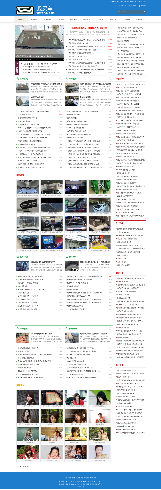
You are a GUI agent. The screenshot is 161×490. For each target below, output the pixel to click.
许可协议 (74, 478)
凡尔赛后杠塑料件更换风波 (76, 309)
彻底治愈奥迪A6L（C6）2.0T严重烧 (129, 387)
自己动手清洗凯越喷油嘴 (125, 140)
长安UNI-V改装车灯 (76, 232)
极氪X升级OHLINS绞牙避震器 (100, 250)
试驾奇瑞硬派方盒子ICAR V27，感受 (129, 331)
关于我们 (68, 478)
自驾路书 (126, 19)
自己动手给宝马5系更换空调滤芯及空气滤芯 (45, 72)
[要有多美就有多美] (100, 452)
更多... (18, 466)
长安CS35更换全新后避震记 (126, 429)
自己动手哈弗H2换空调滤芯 (126, 133)
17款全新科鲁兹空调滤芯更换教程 (129, 107)
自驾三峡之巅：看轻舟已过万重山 (128, 252)
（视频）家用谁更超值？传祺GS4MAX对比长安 (83, 144)
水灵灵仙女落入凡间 (28, 406)
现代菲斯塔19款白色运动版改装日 (52, 232)
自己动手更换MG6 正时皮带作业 (128, 127)
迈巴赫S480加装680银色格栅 (28, 250)
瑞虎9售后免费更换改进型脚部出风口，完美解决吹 (84, 293)
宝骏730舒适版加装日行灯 (126, 212)
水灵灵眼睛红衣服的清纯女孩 (76, 406)
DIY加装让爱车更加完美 (28, 214)
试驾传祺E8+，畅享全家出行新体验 (79, 134)
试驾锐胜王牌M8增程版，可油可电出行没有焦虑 (35, 56)
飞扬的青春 (52, 442)
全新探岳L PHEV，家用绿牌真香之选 (130, 74)
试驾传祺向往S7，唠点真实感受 (86, 66)
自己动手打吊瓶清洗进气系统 (40, 67)
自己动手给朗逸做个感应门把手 (85, 50)
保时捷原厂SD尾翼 (75, 250)
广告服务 (80, 478)
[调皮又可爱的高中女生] (28, 434)
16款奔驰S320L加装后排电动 (100, 232)
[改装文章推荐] (17, 68)
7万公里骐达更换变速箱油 (126, 390)
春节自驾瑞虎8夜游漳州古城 (127, 239)
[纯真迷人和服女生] (76, 452)
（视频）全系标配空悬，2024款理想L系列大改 (83, 164)
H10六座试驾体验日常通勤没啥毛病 (129, 31)
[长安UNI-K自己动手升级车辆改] (100, 205)
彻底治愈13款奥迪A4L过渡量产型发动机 (131, 380)
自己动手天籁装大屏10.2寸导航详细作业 (131, 186)
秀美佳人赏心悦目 (100, 442)
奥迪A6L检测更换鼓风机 (125, 426)
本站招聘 (86, 478)
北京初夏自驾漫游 (123, 232)
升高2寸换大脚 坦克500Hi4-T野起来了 (80, 368)
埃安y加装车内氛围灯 (76, 214)
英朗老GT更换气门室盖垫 (126, 397)
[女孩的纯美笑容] (28, 452)
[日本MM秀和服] (100, 416)
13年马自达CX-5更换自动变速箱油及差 (130, 410)
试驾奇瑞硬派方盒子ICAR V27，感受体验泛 (33, 138)
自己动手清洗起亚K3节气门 (126, 423)
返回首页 (123, 5)
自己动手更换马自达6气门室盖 (127, 383)
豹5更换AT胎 (71, 358)
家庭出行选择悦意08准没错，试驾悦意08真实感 (34, 128)
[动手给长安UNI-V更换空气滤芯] (52, 397)
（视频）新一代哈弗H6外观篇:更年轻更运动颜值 (83, 154)
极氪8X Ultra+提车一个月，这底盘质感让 (32, 289)
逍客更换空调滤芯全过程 (125, 117)
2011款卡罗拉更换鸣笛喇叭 (27, 371)
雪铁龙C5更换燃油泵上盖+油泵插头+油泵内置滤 (34, 361)
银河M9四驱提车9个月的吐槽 (28, 296)
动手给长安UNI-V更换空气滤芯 (52, 406)
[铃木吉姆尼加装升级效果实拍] (52, 187)
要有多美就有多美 (100, 460)
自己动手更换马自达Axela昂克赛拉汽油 (130, 114)
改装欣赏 (113, 19)
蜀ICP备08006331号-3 (95, 484)
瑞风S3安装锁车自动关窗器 (126, 420)
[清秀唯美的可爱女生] (100, 397)
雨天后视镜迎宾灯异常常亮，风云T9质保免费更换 (84, 299)
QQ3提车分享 (22, 286)
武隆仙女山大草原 (123, 265)
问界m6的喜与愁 (23, 293)
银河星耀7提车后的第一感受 (27, 309)
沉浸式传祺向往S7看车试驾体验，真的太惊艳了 (83, 111)
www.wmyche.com (73, 481)
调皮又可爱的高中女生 (28, 442)
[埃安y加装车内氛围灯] (76, 205)
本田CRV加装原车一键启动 (126, 130)
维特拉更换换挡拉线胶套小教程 (128, 67)
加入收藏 (133, 5)
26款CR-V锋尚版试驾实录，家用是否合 (130, 357)
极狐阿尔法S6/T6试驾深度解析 (77, 124)
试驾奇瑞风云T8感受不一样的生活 (79, 121)
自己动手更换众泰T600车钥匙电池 (129, 97)
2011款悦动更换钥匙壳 (125, 196)
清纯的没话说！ (52, 424)
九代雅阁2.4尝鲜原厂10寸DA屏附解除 (130, 120)
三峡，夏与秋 (121, 262)
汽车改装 (73, 19)
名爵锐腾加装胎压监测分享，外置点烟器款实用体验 (85, 276)
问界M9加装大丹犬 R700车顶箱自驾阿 (130, 235)
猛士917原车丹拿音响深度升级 (127, 38)
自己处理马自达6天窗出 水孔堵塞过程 (130, 143)
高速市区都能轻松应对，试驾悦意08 (30, 279)
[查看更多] (60, 78)
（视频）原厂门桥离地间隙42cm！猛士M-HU (82, 157)
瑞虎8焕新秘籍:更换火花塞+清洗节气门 (130, 28)
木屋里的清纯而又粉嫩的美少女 (28, 424)
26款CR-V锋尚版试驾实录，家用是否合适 (32, 151)
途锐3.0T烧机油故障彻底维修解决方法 (130, 416)
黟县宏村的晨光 (122, 255)
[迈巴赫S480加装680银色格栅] (28, 242)
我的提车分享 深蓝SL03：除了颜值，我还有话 (83, 147)
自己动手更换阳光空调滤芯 (126, 183)
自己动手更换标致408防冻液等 (127, 206)
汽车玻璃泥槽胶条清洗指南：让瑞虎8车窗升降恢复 (35, 354)
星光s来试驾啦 (72, 118)
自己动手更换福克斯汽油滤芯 (127, 180)
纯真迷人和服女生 (76, 460)
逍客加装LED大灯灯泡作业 (126, 199)
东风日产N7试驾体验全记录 (76, 131)
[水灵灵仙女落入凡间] (28, 397)
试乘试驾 (34, 19)
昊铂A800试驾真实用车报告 (84, 53)
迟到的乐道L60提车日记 (26, 299)
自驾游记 (99, 19)
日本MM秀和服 (100, 424)
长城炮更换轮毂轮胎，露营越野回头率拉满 (81, 351)
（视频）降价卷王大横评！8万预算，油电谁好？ (83, 161)
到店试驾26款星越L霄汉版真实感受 (43, 262)
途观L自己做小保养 (81, 59)
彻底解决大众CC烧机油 (125, 403)
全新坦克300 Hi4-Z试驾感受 (27, 161)
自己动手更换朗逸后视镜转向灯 (128, 176)
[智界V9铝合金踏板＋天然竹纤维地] (28, 187)
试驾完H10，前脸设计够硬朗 (28, 283)
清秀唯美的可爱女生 (100, 406)
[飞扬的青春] (52, 434)
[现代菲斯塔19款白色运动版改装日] (52, 223)
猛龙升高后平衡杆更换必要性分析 (78, 354)
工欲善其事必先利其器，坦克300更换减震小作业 (84, 371)
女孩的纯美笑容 (28, 460)
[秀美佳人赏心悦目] (100, 434)
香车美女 (139, 19)
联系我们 (93, 478)
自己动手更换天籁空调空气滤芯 (128, 209)
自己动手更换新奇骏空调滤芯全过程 (129, 163)
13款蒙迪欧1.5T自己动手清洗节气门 (129, 413)
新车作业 (47, 19)
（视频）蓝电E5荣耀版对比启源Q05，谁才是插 (83, 151)
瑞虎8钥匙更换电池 (24, 368)
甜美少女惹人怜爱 (76, 424)
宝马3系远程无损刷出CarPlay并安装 (129, 150)
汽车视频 (60, 19)
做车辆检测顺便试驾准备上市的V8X (129, 57)
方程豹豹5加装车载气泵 (75, 374)
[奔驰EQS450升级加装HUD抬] (28, 223)
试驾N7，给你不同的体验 (76, 128)
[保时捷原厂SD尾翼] (76, 242)
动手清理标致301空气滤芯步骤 (127, 153)
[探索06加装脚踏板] (52, 205)
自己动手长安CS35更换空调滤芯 (41, 69)
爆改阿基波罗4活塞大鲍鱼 (100, 195)
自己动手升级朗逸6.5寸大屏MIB (128, 104)
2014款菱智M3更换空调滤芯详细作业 (130, 110)
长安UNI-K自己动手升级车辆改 (100, 214)
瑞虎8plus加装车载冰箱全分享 (127, 245)
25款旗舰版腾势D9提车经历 (27, 302)
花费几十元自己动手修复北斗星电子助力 (43, 64)
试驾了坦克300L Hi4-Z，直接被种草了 (31, 164)
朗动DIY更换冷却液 (124, 173)
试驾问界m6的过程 (81, 43)
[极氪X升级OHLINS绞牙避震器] (100, 242)
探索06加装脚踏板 (52, 214)
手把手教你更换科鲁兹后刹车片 (128, 101)
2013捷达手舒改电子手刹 (126, 170)
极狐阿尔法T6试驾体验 (75, 138)
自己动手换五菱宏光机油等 (126, 393)
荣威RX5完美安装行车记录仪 (127, 189)
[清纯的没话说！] (52, 416)
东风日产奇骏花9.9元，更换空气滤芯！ (31, 377)
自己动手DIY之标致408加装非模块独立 (130, 203)
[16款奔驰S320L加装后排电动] (100, 223)
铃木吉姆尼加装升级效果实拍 (52, 195)
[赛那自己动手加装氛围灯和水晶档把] (52, 242)
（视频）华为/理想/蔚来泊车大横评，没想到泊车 (83, 141)
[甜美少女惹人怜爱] (76, 416)
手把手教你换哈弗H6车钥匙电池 (128, 124)
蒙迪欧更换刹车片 (123, 41)
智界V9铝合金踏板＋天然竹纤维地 (28, 195)
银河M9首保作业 (123, 51)
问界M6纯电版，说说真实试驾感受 (129, 47)
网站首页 (21, 19)
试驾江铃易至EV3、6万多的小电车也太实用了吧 (34, 134)
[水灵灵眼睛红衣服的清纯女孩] (76, 397)
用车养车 (86, 19)
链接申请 (25, 466)
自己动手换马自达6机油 (83, 73)
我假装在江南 (121, 258)
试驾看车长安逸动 (81, 56)
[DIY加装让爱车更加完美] (28, 205)
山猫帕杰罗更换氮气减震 (75, 361)
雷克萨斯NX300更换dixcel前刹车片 (79, 296)
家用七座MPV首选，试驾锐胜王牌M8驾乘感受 (34, 147)
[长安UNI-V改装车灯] (76, 223)
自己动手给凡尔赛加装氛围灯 (76, 195)
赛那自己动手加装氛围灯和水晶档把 (52, 250)
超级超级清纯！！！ (76, 442)
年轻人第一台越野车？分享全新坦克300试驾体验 (34, 157)
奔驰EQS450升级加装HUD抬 (28, 232)
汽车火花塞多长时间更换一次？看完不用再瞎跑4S (84, 302)
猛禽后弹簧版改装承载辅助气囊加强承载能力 (82, 377)
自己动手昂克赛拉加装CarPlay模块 (129, 193)
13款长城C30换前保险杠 (125, 406)
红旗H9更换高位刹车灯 (75, 306)
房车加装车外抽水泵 (124, 242)
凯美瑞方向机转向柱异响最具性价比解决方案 (89, 28)
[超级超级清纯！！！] (76, 434)
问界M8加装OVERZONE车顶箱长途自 (130, 229)
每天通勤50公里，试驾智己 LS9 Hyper (31, 167)
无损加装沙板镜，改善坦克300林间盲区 (93, 334)
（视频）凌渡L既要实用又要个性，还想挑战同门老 (84, 167)
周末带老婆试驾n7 (86, 97)
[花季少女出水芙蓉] (52, 452)
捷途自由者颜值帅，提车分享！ (29, 306)
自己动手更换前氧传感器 (125, 156)
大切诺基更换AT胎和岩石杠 (76, 364)
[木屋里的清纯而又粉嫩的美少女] (28, 416)
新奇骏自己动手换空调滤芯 (126, 166)
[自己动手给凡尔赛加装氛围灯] (76, 187)
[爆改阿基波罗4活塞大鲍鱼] (100, 187)
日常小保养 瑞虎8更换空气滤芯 (28, 374)
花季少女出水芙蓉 (52, 460)
